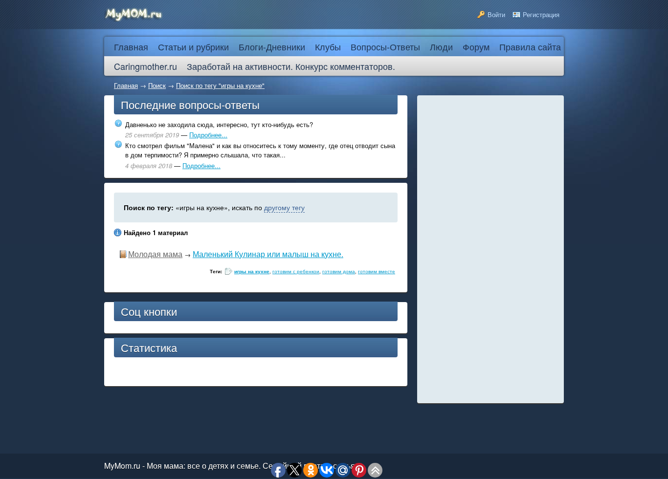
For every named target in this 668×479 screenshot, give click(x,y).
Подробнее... (208, 134)
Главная (126, 85)
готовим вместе (376, 271)
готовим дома (338, 271)
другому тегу (284, 207)
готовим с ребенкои (295, 271)
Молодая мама (155, 254)
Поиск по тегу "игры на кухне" (220, 85)
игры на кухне (251, 271)
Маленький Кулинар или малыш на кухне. (268, 254)
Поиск (157, 85)
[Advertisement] (490, 249)
